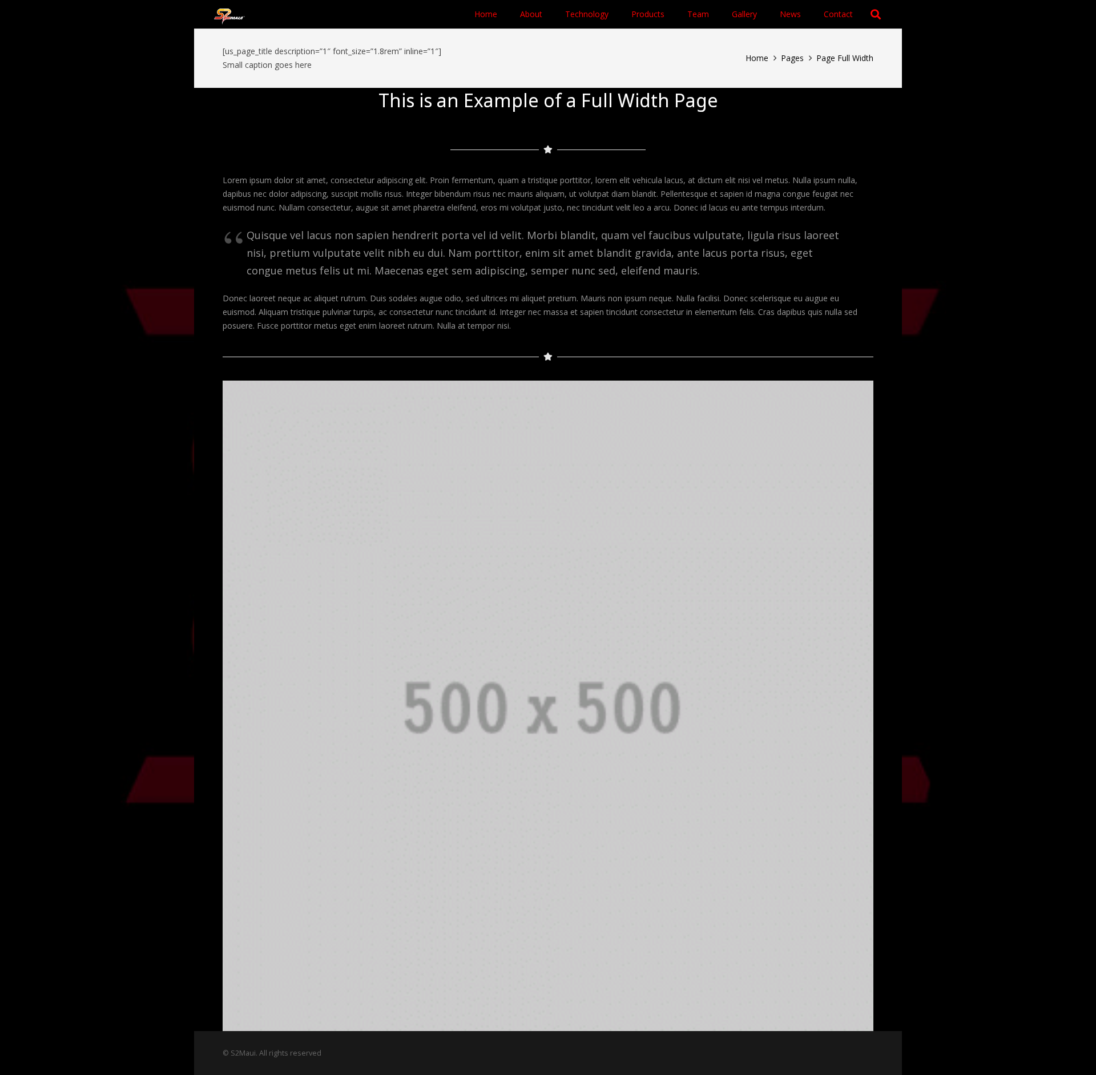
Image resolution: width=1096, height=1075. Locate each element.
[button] (669, 14)
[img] (548, 706)
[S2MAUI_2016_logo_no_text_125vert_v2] (229, 15)
